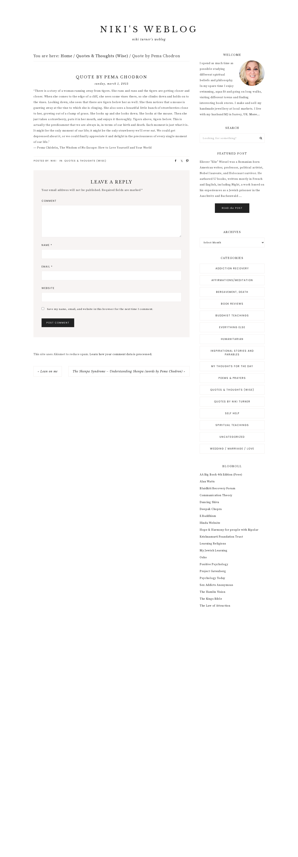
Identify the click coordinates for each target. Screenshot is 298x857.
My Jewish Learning (213, 550)
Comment (49, 201)
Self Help (232, 413)
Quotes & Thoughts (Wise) (85, 160)
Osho (203, 557)
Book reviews (232, 303)
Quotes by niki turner (232, 401)
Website (48, 288)
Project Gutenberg (213, 571)
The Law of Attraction (215, 606)
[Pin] (186, 160)
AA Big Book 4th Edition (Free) (221, 474)
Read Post (232, 208)
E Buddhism (208, 516)
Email (47, 266)
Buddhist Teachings (232, 315)
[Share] (174, 160)
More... (254, 114)
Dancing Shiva (209, 502)
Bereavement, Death (232, 292)
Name (47, 245)
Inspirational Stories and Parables (232, 352)
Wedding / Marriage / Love (232, 448)
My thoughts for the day (232, 366)
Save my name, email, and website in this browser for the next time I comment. (100, 309)
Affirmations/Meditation (232, 280)
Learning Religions (213, 543)
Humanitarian (232, 339)
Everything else (232, 327)
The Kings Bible (211, 599)
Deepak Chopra (211, 509)
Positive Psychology (214, 564)
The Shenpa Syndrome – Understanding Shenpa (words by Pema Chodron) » (129, 371)
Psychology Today (212, 578)
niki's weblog (149, 29)
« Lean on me (48, 371)
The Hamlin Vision (212, 592)
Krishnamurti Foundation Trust (221, 537)
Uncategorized (232, 437)
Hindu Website (210, 523)
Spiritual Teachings (232, 425)
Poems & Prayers (232, 378)
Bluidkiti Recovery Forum (217, 488)
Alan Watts (207, 481)
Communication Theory (216, 495)
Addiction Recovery (232, 268)
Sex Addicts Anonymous (216, 585)
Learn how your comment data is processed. (121, 354)
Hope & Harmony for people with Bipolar (229, 530)
